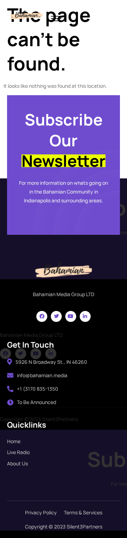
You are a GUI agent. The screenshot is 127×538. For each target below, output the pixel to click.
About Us (17, 463)
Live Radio (18, 452)
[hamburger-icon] (56, 19)
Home (13, 441)
